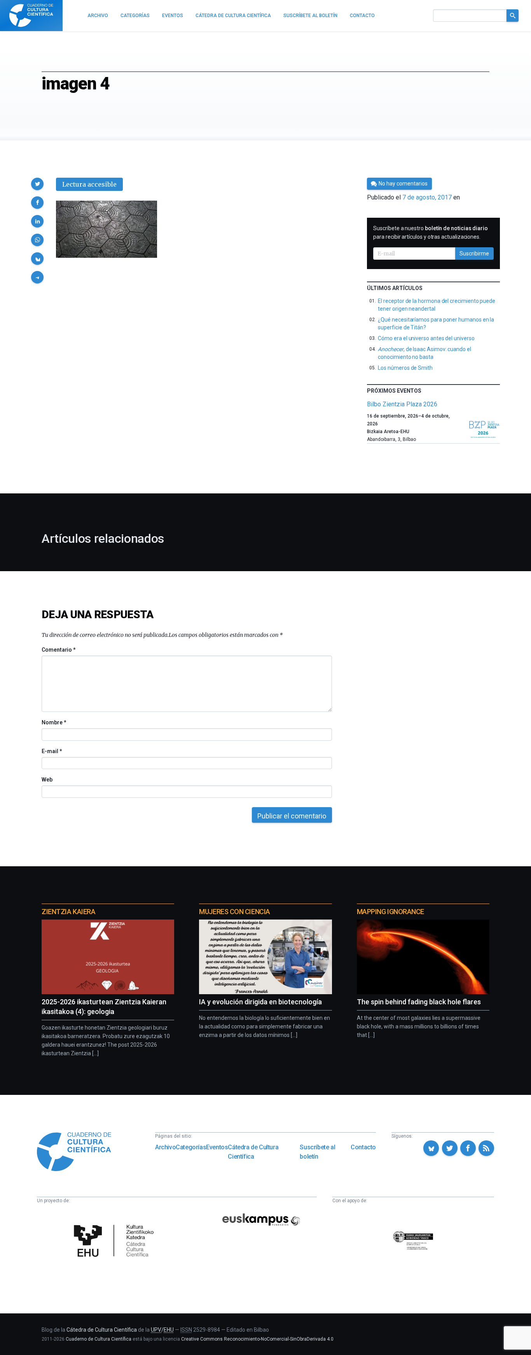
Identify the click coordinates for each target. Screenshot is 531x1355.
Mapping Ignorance (390, 911)
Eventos (217, 1147)
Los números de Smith (405, 368)
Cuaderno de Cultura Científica (98, 1339)
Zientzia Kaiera (68, 911)
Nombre (54, 722)
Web (47, 779)
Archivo (165, 1147)
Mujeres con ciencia (234, 911)
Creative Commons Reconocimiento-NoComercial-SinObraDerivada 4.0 (257, 1339)
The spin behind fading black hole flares (419, 1002)
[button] (37, 184)
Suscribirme (474, 253)
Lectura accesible (89, 184)
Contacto (363, 1147)
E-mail (51, 751)
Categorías (191, 1147)
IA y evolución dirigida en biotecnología (260, 1002)
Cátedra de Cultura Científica (253, 1151)
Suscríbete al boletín (317, 1151)
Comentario (58, 650)
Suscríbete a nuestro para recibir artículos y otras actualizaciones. (430, 232)
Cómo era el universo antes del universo (426, 338)
